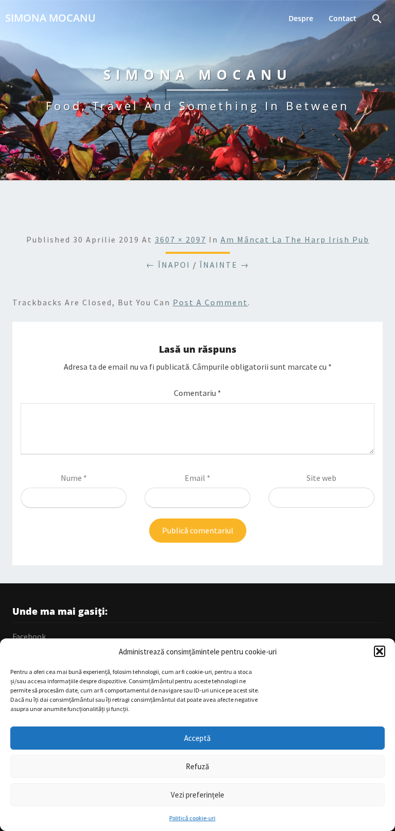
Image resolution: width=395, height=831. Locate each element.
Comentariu (197, 393)
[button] (379, 651)
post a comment (210, 302)
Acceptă (197, 738)
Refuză (197, 766)
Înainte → (224, 264)
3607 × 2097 (180, 239)
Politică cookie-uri (192, 818)
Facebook (29, 636)
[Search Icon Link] (377, 20)
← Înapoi (168, 264)
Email (197, 478)
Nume (74, 478)
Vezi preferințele (197, 795)
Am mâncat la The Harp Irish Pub (295, 239)
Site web (321, 478)
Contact (342, 18)
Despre (301, 18)
